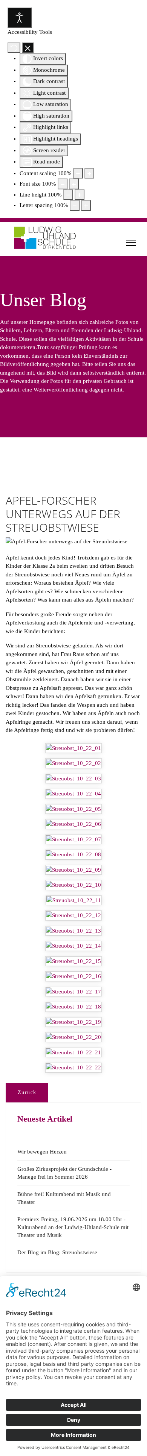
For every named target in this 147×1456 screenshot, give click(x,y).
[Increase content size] (89, 173)
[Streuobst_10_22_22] (73, 1067)
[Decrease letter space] (75, 205)
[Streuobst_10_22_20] (73, 1037)
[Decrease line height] (68, 194)
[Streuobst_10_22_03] (73, 778)
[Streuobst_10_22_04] (73, 793)
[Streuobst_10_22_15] (73, 961)
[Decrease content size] (78, 173)
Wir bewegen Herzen (42, 1152)
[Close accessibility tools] (28, 47)
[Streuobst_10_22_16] (73, 976)
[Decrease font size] (62, 183)
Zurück (27, 1092)
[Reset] (14, 47)
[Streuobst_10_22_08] (73, 854)
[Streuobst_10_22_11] (73, 900)
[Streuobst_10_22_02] (73, 763)
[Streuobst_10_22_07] (73, 839)
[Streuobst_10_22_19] (73, 1022)
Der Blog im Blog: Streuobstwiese (57, 1252)
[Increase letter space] (86, 205)
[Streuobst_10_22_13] (73, 931)
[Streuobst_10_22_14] (73, 946)
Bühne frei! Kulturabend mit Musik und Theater (64, 1198)
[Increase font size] (74, 183)
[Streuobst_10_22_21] (73, 1052)
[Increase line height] (79, 194)
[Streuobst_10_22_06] (73, 824)
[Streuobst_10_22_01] (73, 748)
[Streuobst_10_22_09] (73, 870)
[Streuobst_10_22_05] (73, 809)
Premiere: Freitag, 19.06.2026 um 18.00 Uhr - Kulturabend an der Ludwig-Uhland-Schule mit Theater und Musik (73, 1227)
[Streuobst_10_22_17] (73, 991)
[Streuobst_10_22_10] (73, 885)
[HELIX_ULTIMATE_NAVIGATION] (131, 242)
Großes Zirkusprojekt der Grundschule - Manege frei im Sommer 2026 (64, 1173)
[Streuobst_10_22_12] (73, 915)
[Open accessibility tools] (20, 18)
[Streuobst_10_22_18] (73, 1006)
